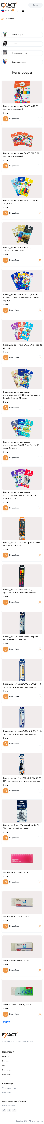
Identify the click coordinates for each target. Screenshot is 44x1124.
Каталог (5, 1061)
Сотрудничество (9, 1088)
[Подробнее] (5, 118)
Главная (5, 1056)
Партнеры (6, 1092)
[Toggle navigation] (39, 19)
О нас (4, 1065)
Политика (6, 1074)
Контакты (6, 1070)
